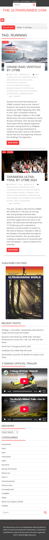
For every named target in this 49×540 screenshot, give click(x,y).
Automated (6, 444)
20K (15, 77)
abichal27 (26, 74)
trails (16, 201)
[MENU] (2, 20)
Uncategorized (8, 489)
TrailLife (22, 91)
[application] (24, 381)
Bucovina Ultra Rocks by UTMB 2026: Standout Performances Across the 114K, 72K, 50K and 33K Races (22, 339)
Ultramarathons (8, 481)
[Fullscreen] (44, 391)
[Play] (5, 391)
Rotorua (18, 190)
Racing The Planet (9, 469)
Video (4, 497)
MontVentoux (12, 83)
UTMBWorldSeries (26, 94)
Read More (13, 143)
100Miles (10, 77)
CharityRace (26, 77)
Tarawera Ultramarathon (29, 195)
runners (14, 193)
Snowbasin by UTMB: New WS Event (17, 350)
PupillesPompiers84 (14, 85)
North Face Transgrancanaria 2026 (16, 346)
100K (36, 74)
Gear (4, 452)
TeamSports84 (12, 91)
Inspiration (6, 456)
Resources (6, 473)
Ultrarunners (7, 485)
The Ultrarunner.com (24, 10)
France (34, 77)
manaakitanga (13, 187)
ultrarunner (24, 201)
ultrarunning (12, 94)
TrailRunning (31, 91)
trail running (24, 198)
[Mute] (40, 391)
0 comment (16, 96)
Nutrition (5, 465)
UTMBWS (5, 42)
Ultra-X (4, 477)
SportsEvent (29, 88)
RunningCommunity (15, 88)
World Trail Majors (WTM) (12, 501)
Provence (23, 83)
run (8, 193)
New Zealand (24, 187)
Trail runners (12, 198)
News (4, 152)
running (26, 85)
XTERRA (5, 506)
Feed (4, 448)
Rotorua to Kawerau (31, 190)
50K (19, 77)
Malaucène (27, 80)
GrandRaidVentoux (14, 80)
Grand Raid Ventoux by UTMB (24, 68)
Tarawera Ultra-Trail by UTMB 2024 (22, 178)
